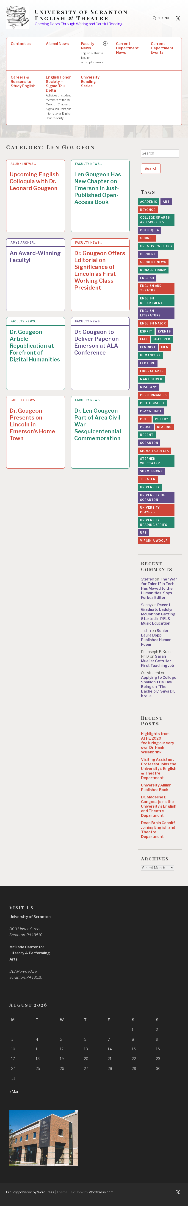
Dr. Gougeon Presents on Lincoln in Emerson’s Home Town (32, 424)
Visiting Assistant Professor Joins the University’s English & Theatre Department (158, 768)
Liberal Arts (151, 371)
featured (161, 339)
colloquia (149, 230)
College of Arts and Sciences (155, 220)
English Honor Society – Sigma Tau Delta (59, 97)
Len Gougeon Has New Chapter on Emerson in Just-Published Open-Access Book (97, 188)
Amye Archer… (23, 242)
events (164, 331)
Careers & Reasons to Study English (23, 81)
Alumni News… (23, 164)
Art (166, 201)
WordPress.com (101, 1192)
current (148, 254)
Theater (147, 479)
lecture (147, 363)
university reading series (153, 522)
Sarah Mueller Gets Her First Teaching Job (157, 661)
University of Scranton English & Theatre (81, 15)
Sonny (146, 605)
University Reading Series (90, 81)
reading (164, 427)
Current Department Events (162, 48)
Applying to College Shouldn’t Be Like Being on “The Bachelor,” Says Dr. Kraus (158, 686)
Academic (148, 201)
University (150, 487)
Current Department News (127, 48)
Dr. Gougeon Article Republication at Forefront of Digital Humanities (35, 346)
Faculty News (92, 53)
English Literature (150, 313)
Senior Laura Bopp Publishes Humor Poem (156, 637)
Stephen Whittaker (150, 461)
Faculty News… (88, 164)
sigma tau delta (154, 451)
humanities (150, 355)
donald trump (153, 270)
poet (144, 419)
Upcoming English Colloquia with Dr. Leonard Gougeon (34, 181)
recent (146, 435)
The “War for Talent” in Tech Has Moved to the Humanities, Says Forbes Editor (159, 588)
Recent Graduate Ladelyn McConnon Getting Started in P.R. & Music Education (158, 614)
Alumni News (57, 44)
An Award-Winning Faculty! (35, 256)
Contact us (21, 44)
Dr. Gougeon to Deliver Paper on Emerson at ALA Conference (96, 342)
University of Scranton (152, 497)
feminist (147, 347)
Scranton (149, 443)
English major (153, 323)
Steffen (147, 579)
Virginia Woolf (153, 540)
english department (151, 301)
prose (145, 427)
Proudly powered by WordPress (30, 1192)
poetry (161, 419)
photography (152, 403)
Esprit (146, 331)
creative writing (156, 246)
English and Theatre (151, 288)
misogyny (148, 387)
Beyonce (147, 209)
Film (165, 347)
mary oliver (151, 379)
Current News (153, 262)
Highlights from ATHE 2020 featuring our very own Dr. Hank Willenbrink (157, 743)
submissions (151, 471)
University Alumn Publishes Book (156, 787)
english (147, 278)
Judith (146, 630)
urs (143, 532)
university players (150, 510)
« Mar (14, 1091)
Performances (153, 395)
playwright (151, 411)
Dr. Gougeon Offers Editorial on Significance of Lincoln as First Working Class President (99, 270)
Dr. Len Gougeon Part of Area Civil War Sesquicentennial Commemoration (97, 424)
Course (146, 238)
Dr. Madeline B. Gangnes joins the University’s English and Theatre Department (158, 806)
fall (144, 339)
